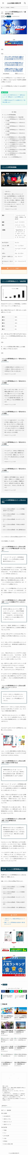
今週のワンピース (7, 1124)
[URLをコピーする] (25, 991)
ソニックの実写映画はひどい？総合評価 (13, 117)
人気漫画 (5, 1113)
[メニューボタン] (3, 3)
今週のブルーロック (7, 1121)
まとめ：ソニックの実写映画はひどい (13, 157)
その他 (4, 1138)
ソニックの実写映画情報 (10, 114)
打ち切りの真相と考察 (8, 1143)
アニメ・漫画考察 (7, 1110)
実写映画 (8, 16)
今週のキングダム (7, 1118)
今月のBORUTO (6, 1116)
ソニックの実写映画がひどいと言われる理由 (14, 137)
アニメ (4, 1132)
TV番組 (4, 1130)
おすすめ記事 (6, 1135)
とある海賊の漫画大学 (14, 3)
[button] (3, 991)
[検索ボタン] (25, 3)
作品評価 (5, 1127)
